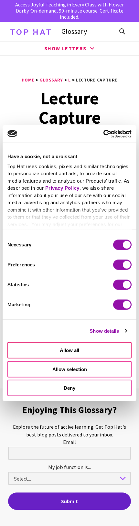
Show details (104, 330)
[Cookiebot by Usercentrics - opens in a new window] (103, 133)
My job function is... (69, 467)
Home (28, 80)
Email (69, 442)
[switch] (122, 265)
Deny (69, 388)
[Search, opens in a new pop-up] (122, 31)
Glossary (74, 31)
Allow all (69, 350)
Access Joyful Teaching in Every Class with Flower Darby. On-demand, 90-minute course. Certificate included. (69, 10)
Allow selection (69, 369)
